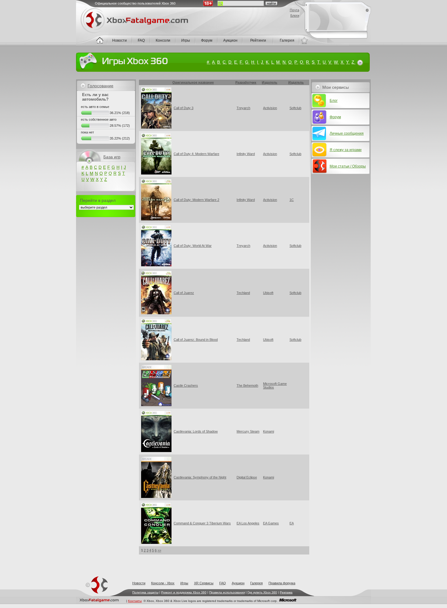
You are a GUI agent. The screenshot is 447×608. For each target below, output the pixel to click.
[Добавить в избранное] (304, 40)
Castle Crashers (186, 385)
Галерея (256, 583)
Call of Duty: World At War (193, 245)
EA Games (271, 523)
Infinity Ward (246, 154)
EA (291, 523)
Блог (334, 100)
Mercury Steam (248, 431)
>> (159, 550)
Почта (294, 10)
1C (291, 200)
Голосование (100, 85)
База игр (111, 156)
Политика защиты (145, 592)
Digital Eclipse (247, 477)
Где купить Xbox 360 (262, 592)
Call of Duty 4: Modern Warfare (196, 154)
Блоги (294, 15)
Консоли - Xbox (163, 583)
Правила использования (227, 592)
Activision (270, 108)
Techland (243, 293)
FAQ (222, 583)
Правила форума (282, 583)
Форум (335, 117)
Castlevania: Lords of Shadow (196, 431)
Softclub (295, 108)
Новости (138, 583)
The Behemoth (247, 385)
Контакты (135, 601)
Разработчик (245, 82)
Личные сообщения (347, 133)
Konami (268, 431)
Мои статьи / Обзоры (348, 166)
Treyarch (243, 108)
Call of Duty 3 (183, 108)
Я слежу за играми (346, 150)
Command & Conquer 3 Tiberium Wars (202, 523)
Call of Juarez (184, 293)
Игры (184, 583)
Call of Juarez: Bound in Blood (196, 339)
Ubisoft (268, 293)
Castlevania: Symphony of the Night (200, 477)
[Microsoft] (288, 601)
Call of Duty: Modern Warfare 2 (196, 200)
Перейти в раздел (98, 200)
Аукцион (238, 583)
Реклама (286, 592)
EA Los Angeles (248, 523)
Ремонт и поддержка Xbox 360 (183, 592)
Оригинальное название (193, 82)
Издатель (269, 82)
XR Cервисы (203, 583)
